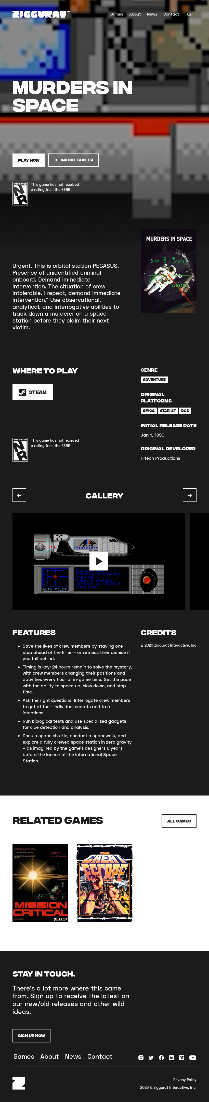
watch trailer (77, 160)
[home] (41, 14)
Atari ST (168, 410)
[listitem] (101, 561)
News (152, 13)
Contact (171, 13)
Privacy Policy (185, 1080)
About (135, 13)
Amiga (149, 410)
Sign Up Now (31, 1035)
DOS (185, 410)
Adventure (154, 379)
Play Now (29, 160)
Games (116, 13)
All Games (179, 821)
